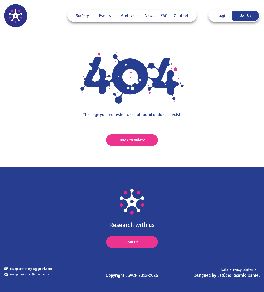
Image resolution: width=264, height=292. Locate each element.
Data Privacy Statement (240, 269)
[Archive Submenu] (136, 16)
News (149, 15)
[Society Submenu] (91, 16)
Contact (181, 15)
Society (82, 15)
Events (105, 15)
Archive (128, 15)
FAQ (164, 15)
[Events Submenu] (113, 16)
